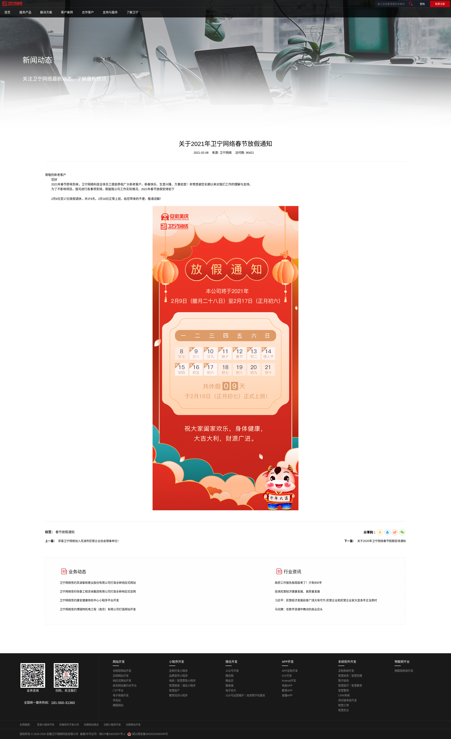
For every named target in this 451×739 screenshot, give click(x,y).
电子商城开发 (121, 695)
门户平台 (118, 690)
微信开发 (231, 661)
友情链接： (26, 724)
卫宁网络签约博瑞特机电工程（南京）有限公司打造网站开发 (98, 609)
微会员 (229, 680)
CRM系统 (344, 695)
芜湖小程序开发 (45, 724)
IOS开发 (287, 675)
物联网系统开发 (404, 670)
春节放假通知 (65, 532)
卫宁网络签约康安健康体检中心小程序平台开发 (89, 600)
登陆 (422, 3)
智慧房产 (174, 690)
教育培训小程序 (178, 695)
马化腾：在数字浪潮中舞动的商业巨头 (299, 609)
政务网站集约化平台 (125, 685)
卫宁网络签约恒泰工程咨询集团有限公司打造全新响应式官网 (98, 591)
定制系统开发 (346, 670)
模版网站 (118, 705)
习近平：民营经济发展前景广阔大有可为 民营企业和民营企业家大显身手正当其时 (326, 600)
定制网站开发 (121, 675)
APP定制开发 (290, 670)
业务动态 (77, 571)
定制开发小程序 (178, 670)
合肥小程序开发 (112, 724)
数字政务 (343, 680)
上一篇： (50, 541)
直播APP (287, 695)
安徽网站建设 (91, 724)
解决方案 (46, 12)
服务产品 (25, 12)
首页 (7, 12)
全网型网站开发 (122, 670)
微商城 (229, 685)
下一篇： (350, 541)
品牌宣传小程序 (178, 675)
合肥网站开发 (133, 724)
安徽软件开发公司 (69, 724)
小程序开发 (176, 661)
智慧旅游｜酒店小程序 (182, 685)
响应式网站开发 (122, 680)
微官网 (229, 675)
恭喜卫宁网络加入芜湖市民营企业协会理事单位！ (89, 541)
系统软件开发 (347, 661)
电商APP (287, 685)
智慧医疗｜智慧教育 (350, 685)
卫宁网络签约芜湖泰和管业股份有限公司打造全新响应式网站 (98, 582)
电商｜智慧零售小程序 (182, 680)
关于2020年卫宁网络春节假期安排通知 (381, 541)
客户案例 (67, 12)
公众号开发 (232, 670)
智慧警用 (343, 690)
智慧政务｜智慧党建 (350, 675)
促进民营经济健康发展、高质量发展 (297, 591)
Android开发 (289, 680)
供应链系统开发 (347, 700)
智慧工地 (343, 705)
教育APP (287, 690)
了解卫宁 (132, 12)
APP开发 (288, 661)
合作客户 (88, 12)
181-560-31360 (63, 703)
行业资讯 (292, 571)
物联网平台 (402, 661)
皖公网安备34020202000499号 (150, 733)
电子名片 (231, 690)
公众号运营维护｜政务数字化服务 (245, 695)
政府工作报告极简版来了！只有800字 (298, 582)
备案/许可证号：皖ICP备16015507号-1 (102, 733)
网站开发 (119, 661)
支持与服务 (110, 12)
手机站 (117, 700)
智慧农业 (343, 710)
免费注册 (440, 3)
